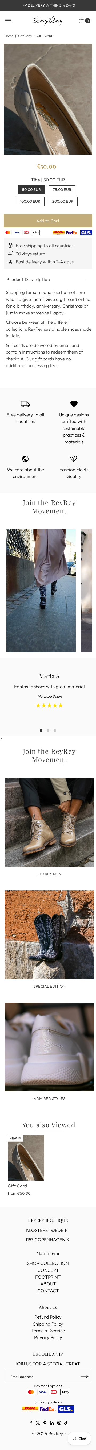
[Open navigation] (8, 20)
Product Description (28, 279)
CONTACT (48, 1290)
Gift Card (25, 36)
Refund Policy (48, 1317)
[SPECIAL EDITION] (49, 934)
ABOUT (48, 1283)
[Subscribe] (84, 1376)
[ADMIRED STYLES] (49, 1047)
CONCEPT (48, 1270)
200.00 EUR (62, 201)
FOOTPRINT (48, 1277)
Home (9, 36)
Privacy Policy (48, 1337)
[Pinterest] (44, 1423)
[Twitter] (38, 1423)
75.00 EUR (62, 189)
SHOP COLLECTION (48, 1263)
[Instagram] (59, 1423)
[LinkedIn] (52, 1423)
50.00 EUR (31, 189)
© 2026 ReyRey (47, 1433)
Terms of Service (48, 1330)
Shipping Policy (48, 1324)
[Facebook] (31, 1423)
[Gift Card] (26, 1158)
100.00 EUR (30, 201)
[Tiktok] (65, 1423)
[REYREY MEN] (49, 822)
